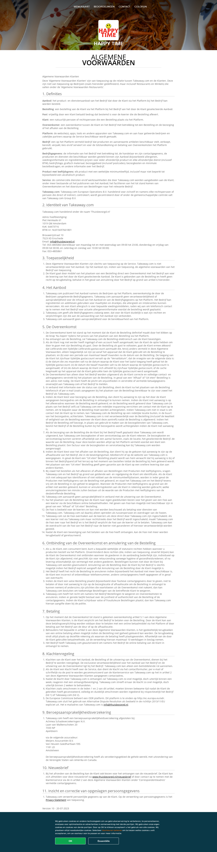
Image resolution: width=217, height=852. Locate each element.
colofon (140, 6)
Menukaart (82, 6)
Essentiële (104, 841)
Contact (124, 6)
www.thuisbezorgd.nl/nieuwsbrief (111, 776)
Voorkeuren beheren (112, 830)
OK (70, 841)
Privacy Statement (56, 800)
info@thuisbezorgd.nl (62, 241)
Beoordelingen (104, 6)
